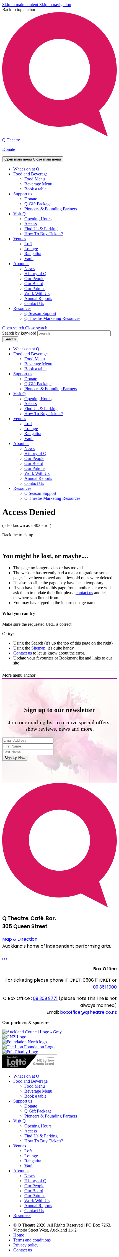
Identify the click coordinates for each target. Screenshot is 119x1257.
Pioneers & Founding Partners (50, 208)
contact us (84, 592)
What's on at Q (26, 169)
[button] (24, 327)
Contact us (22, 653)
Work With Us (37, 293)
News (29, 268)
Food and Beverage (30, 174)
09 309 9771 (45, 998)
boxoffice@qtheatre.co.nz (88, 1012)
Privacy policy (25, 1245)
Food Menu (34, 179)
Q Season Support (40, 313)
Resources (22, 308)
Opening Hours (37, 218)
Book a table (35, 189)
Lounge (31, 248)
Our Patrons (34, 288)
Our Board (33, 283)
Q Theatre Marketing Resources (52, 318)
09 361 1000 (105, 987)
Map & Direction (19, 939)
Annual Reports (38, 298)
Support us (22, 194)
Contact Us (34, 303)
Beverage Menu (38, 184)
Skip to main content (20, 4)
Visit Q (19, 213)
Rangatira (32, 253)
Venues (19, 238)
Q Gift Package (37, 203)
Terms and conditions (32, 1240)
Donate (8, 149)
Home (18, 1235)
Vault (28, 258)
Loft (28, 243)
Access (30, 223)
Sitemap (38, 648)
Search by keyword (19, 333)
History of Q (35, 273)
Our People (34, 278)
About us (21, 263)
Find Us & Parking (41, 228)
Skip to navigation (55, 4)
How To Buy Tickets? (43, 233)
